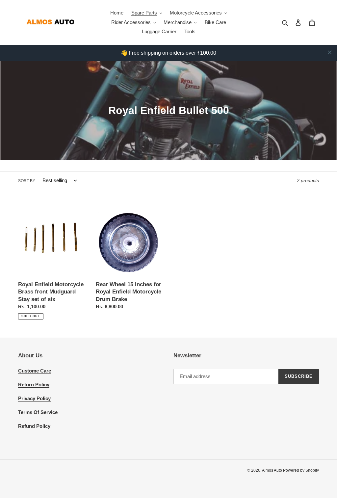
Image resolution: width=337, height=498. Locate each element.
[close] (330, 52)
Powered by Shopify (301, 470)
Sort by (26, 181)
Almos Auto (272, 470)
